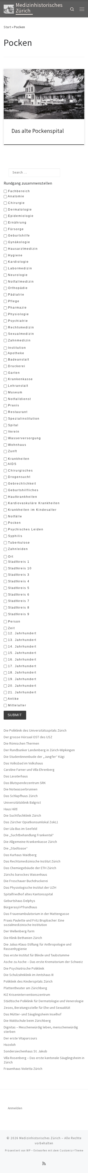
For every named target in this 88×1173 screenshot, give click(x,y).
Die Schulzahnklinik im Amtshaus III (29, 975)
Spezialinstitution (23, 418)
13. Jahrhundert (21, 640)
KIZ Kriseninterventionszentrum (27, 995)
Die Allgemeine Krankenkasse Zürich (30, 842)
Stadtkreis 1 (18, 561)
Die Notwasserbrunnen (20, 789)
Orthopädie (17, 288)
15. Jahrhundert (21, 653)
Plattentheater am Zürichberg (25, 988)
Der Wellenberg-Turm (19, 931)
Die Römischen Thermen (21, 743)
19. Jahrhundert (21, 679)
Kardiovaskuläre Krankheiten (33, 503)
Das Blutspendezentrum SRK (25, 783)
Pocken (14, 522)
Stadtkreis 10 (19, 568)
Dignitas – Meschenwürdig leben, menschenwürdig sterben (41, 1029)
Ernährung (17, 222)
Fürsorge (15, 229)
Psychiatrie (17, 321)
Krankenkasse (20, 379)
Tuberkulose (18, 542)
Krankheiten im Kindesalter (32, 510)
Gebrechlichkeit (21, 483)
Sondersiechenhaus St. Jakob (25, 1051)
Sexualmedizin (20, 334)
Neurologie (17, 275)
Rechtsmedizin (20, 327)
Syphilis (14, 536)
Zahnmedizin (19, 340)
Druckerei (16, 366)
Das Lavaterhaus (16, 776)
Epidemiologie (20, 216)
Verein (13, 431)
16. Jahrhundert (21, 659)
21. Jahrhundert (21, 692)
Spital (13, 425)
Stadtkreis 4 (18, 581)
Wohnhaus (16, 445)
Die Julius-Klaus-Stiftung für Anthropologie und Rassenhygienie (37, 946)
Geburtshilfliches (23, 490)
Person (14, 621)
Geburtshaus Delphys (19, 901)
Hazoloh (10, 1045)
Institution (16, 347)
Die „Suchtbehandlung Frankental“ (29, 835)
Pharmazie (17, 307)
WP (28, 1150)
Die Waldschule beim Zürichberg (27, 1021)
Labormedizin (19, 268)
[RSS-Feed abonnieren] (44, 1163)
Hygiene (15, 255)
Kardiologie (18, 261)
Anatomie (15, 196)
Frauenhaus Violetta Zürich (23, 1069)
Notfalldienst (19, 399)
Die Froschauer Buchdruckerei (26, 881)
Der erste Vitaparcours (20, 1038)
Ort (10, 556)
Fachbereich (18, 191)
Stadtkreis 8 (18, 607)
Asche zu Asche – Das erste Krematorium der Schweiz (43, 962)
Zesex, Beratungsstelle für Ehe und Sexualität (37, 1008)
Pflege (13, 301)
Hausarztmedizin (22, 248)
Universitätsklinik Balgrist (22, 802)
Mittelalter (16, 705)
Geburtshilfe (18, 235)
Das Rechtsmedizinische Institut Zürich (32, 861)
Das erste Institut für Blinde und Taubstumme (36, 955)
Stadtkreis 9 (18, 614)
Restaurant (17, 412)
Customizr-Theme (71, 1150)
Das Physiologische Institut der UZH (30, 888)
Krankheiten (18, 459)
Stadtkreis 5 (18, 588)
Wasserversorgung (24, 438)
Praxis (13, 405)
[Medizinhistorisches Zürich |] (9, 8)
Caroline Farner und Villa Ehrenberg (29, 770)
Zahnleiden (17, 549)
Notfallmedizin (20, 281)
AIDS (12, 464)
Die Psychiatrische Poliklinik (24, 968)
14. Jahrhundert (21, 646)
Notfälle (14, 516)
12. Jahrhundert (21, 633)
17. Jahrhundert (21, 666)
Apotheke (15, 353)
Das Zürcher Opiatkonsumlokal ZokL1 (31, 822)
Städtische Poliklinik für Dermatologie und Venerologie (44, 1001)
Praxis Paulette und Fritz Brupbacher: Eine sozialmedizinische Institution (34, 922)
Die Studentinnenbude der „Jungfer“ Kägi (34, 757)
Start (7, 27)
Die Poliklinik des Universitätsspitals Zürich (35, 730)
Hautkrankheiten (22, 497)
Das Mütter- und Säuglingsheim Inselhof (32, 1014)
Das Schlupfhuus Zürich (21, 796)
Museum (14, 392)
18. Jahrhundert (21, 672)
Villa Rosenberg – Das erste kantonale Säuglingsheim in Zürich (44, 1060)
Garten (13, 372)
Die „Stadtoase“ (16, 848)
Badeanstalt (18, 359)
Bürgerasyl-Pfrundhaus (20, 907)
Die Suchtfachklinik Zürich (22, 815)
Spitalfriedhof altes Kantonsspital (28, 894)
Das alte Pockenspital (37, 130)
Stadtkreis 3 (18, 574)
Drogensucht (19, 477)
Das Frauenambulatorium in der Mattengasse (36, 914)
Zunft (12, 451)
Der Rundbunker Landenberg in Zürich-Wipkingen (39, 750)
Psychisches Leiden (25, 529)
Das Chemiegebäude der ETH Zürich (30, 868)
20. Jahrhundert (21, 685)
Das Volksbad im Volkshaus (23, 763)
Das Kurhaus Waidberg (20, 855)
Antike (13, 698)
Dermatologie (19, 209)
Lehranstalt (17, 385)
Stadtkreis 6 (18, 594)
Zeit (11, 628)
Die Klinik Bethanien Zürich (23, 938)
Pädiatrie (15, 294)
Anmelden (15, 1108)
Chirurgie (16, 203)
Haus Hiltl (10, 809)
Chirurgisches (20, 470)
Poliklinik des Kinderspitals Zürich (28, 981)
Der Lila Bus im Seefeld (20, 829)
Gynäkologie (18, 242)
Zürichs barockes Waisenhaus (25, 875)
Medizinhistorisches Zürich (40, 1138)
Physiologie (18, 314)
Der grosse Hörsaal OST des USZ (28, 737)
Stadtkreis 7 (18, 601)
